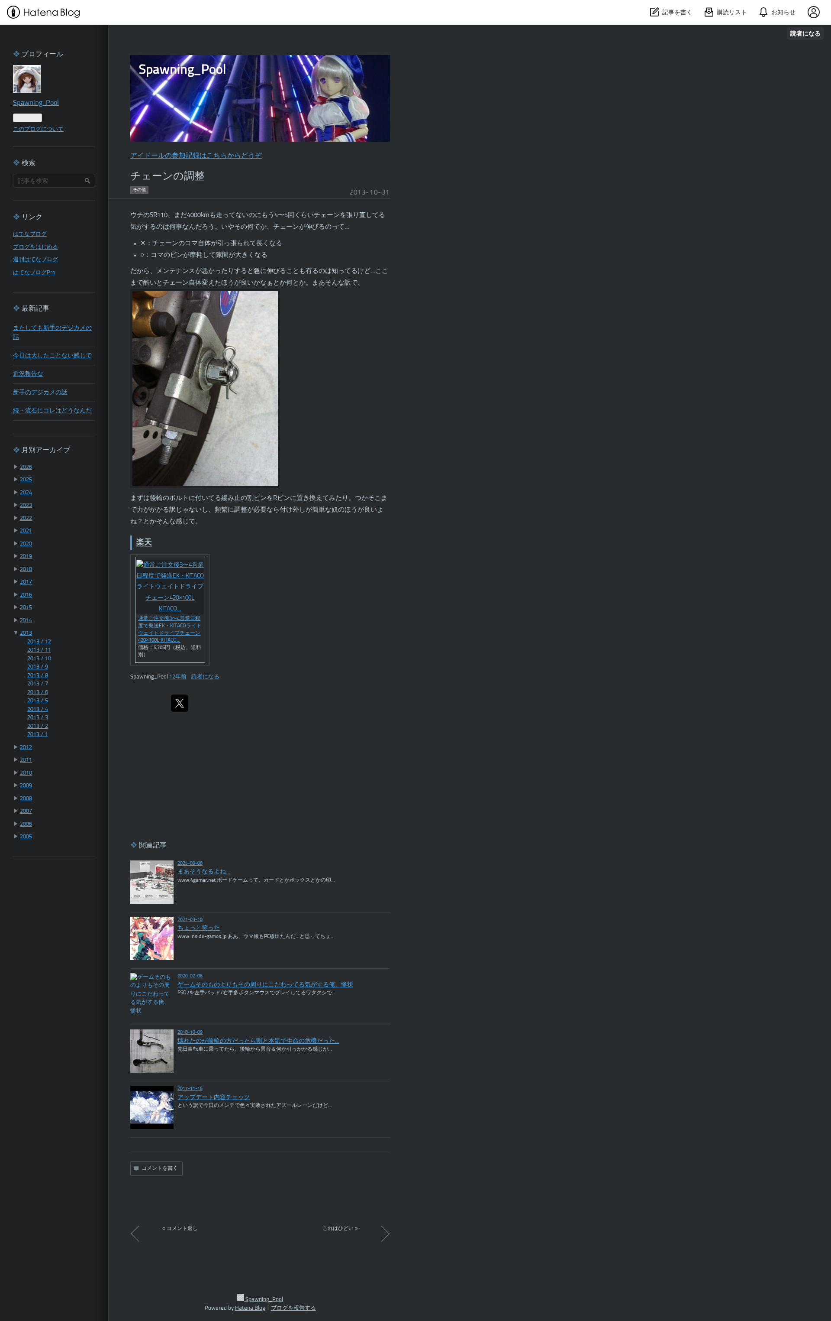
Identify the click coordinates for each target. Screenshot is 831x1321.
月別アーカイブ (46, 450)
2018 (26, 569)
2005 (26, 837)
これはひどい (340, 1228)
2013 (26, 633)
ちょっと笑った (198, 928)
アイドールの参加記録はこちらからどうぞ (196, 156)
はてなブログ (30, 234)
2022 (26, 518)
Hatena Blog (250, 1308)
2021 (26, 531)
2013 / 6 (37, 692)
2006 (26, 824)
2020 (26, 544)
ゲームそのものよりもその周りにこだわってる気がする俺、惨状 (265, 985)
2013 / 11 (39, 650)
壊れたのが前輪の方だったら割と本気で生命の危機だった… (258, 1041)
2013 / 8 (37, 675)
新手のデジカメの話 (40, 392)
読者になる (805, 33)
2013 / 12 (39, 642)
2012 (26, 747)
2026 (26, 467)
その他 (139, 190)
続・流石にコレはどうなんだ (52, 411)
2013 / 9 (37, 667)
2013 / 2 (37, 726)
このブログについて (38, 129)
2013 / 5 (37, 701)
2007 (26, 811)
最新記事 (35, 308)
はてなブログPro (34, 273)
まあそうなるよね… (203, 872)
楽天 (144, 542)
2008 (26, 799)
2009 (26, 786)
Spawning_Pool (182, 70)
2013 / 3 (37, 718)
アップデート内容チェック (213, 1097)
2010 (26, 773)
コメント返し (180, 1228)
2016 (26, 595)
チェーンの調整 (167, 177)
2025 (26, 480)
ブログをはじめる (35, 247)
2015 (26, 607)
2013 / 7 (37, 684)
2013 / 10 (39, 659)
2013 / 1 (37, 734)
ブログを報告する (293, 1308)
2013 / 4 (37, 709)
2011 (26, 760)
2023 (26, 505)
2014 (26, 620)
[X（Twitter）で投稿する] (179, 703)
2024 (26, 493)
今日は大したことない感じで (52, 356)
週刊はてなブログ (35, 260)
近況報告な (28, 374)
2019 (26, 556)
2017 (26, 582)
